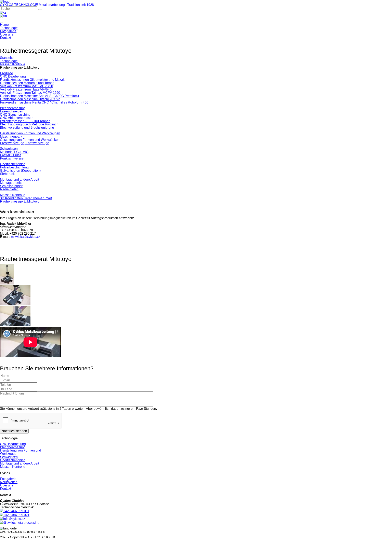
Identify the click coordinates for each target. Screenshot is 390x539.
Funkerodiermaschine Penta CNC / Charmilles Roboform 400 (44, 102)
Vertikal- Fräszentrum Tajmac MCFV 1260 (30, 92)
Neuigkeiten (8, 482)
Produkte (6, 73)
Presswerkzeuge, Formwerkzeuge (24, 143)
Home (4, 24)
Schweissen (9, 148)
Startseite (7, 57)
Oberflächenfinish (12, 164)
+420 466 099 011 (16, 511)
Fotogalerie (8, 31)
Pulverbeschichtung (14, 167)
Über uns (6, 34)
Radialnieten (9, 189)
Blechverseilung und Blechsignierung (27, 127)
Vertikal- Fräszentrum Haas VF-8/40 (26, 89)
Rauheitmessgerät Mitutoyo (19, 201)
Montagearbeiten (12, 182)
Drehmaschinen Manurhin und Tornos (27, 83)
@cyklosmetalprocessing (21, 522)
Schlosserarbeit (11, 186)
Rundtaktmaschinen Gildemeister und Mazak (32, 79)
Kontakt (5, 37)
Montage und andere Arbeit (19, 179)
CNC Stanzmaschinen (16, 114)
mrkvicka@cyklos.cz (25, 236)
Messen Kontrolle (12, 64)
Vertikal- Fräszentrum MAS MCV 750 (26, 86)
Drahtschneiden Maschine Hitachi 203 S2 (30, 99)
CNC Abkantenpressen (16, 118)
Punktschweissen (12, 158)
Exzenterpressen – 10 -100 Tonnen (25, 121)
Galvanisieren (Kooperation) (20, 170)
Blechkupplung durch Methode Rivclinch (29, 124)
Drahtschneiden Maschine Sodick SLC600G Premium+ (39, 96)
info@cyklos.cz (14, 519)
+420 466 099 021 (16, 515)
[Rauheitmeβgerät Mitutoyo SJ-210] (7, 283)
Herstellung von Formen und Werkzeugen (30, 133)
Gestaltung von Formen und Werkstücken (30, 139)
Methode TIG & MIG (14, 152)
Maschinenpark (11, 136)
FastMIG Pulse (10, 155)
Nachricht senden (14, 431)
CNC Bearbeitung (13, 76)
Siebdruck (7, 174)
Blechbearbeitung (13, 108)
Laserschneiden (11, 111)
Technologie (9, 28)
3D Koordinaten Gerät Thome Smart (26, 198)
